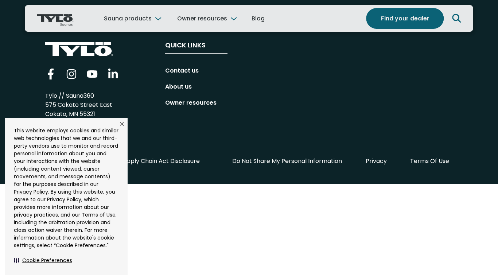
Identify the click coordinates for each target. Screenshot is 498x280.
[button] (43, 260)
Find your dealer (405, 18)
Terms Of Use (429, 161)
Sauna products (128, 18)
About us (178, 86)
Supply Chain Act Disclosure (160, 161)
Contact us (182, 70)
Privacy (376, 161)
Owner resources (202, 18)
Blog (258, 18)
